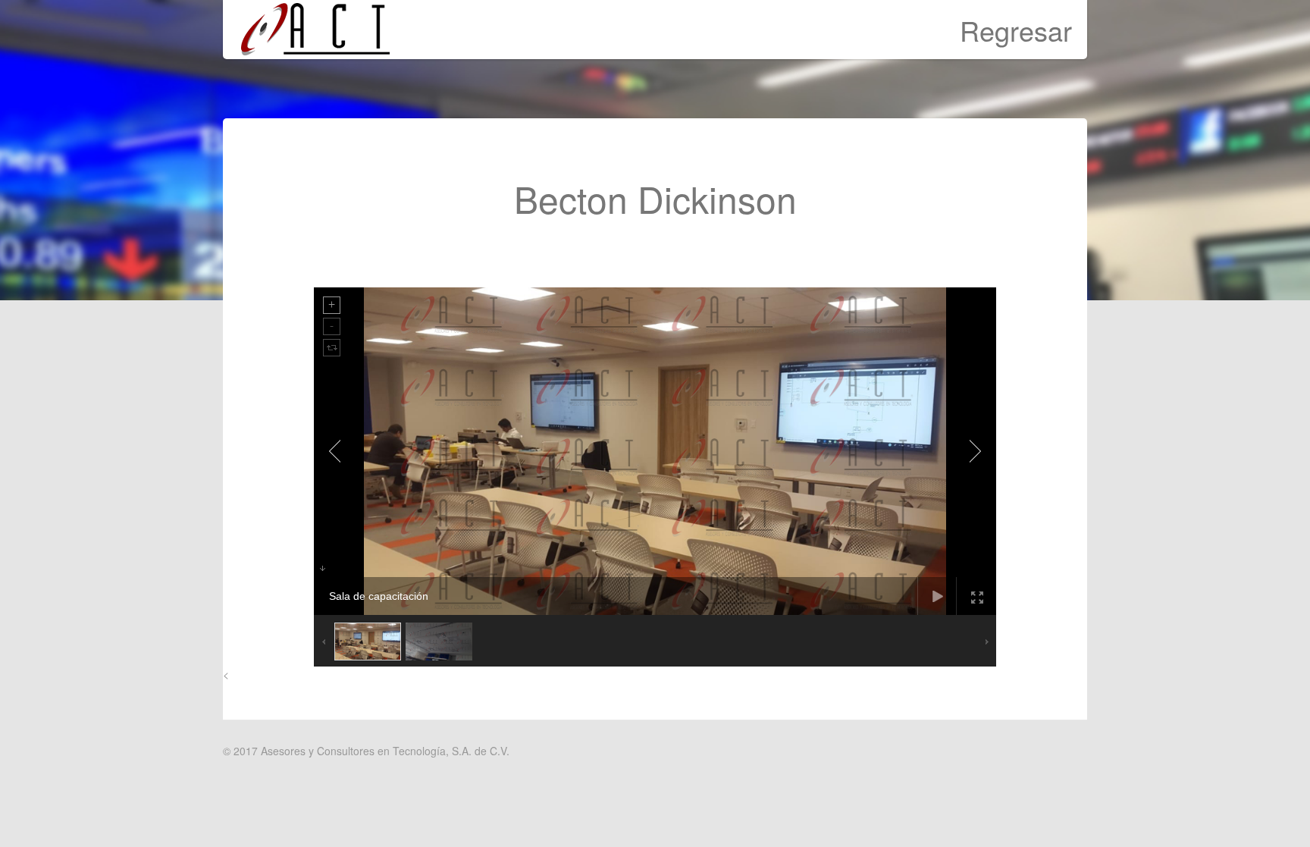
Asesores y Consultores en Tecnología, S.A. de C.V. (385, 750)
